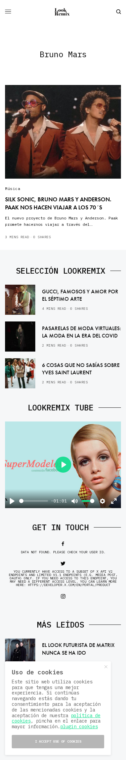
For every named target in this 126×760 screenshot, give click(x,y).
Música (12, 188)
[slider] (33, 501)
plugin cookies (79, 727)
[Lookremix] (63, 12)
